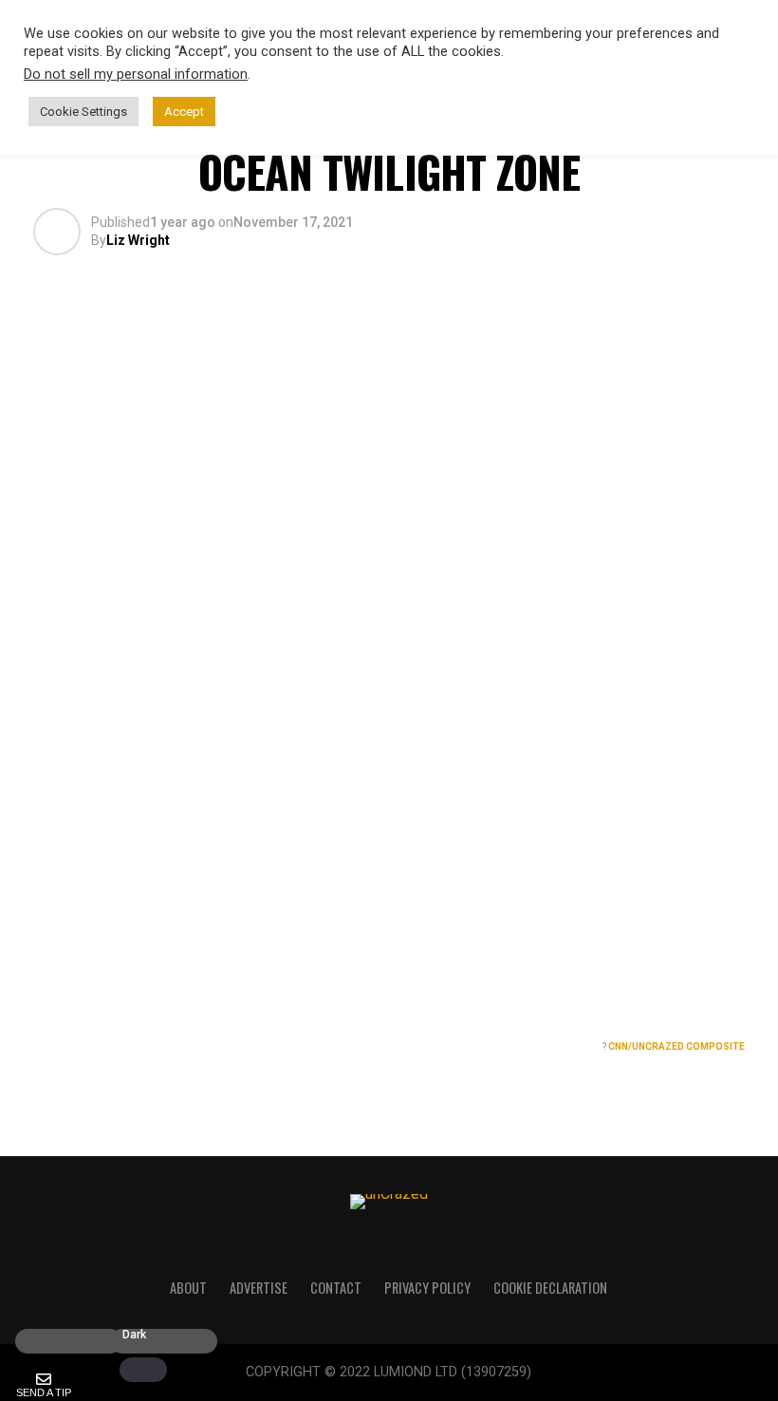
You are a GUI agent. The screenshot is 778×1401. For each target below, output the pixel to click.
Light (40, 1335)
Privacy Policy (427, 1288)
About (188, 1288)
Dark (134, 1335)
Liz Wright (138, 240)
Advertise (258, 1288)
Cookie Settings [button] (83, 111)
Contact (335, 1288)
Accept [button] (184, 111)
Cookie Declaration (550, 1288)
